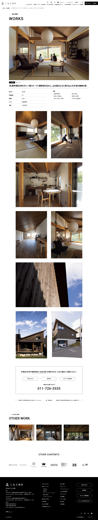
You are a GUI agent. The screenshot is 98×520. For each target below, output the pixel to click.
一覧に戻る (49, 400)
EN (82, 2)
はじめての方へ (29, 4)
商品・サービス (37, 4)
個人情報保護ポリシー (81, 517)
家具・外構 (45, 494)
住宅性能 (44, 501)
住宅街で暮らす (57, 93)
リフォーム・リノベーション (48, 492)
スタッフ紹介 (63, 499)
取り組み (62, 501)
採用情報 (76, 2)
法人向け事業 (50, 4)
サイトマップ (90, 517)
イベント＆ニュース (70, 2)
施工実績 (43, 4)
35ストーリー (62, 2)
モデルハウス (75, 4)
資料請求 (95, 3)
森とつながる (74, 93)
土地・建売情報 (68, 4)
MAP (30, 492)
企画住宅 (45, 491)
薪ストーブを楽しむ (58, 96)
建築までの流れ (45, 499)
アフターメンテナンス (47, 496)
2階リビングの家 (75, 96)
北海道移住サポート (58, 4)
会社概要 (81, 4)
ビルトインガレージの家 (58, 98)
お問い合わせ (88, 3)
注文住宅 (45, 489)
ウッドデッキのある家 (76, 98)
